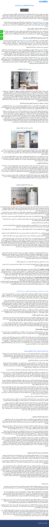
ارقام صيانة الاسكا (42, 523)
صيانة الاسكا (18, 515)
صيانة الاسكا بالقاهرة (24, 40)
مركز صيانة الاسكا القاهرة (35, 52)
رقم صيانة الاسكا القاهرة (41, 22)
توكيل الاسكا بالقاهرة (15, 116)
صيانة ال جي (26, 428)
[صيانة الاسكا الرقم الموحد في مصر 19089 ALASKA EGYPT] (43, 1)
